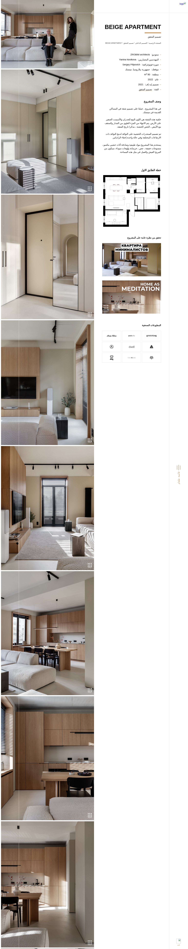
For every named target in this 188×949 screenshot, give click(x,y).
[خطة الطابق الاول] (131, 200)
